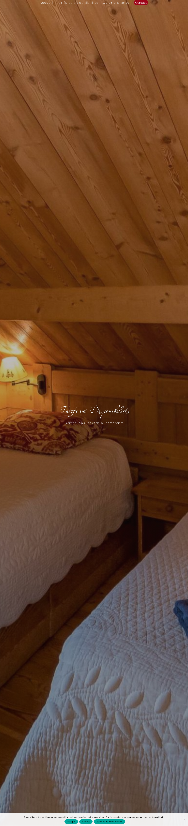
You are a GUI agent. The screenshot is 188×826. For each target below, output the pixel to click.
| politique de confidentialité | (109, 821)
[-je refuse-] (184, 819)
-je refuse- (86, 821)
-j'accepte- (71, 821)
